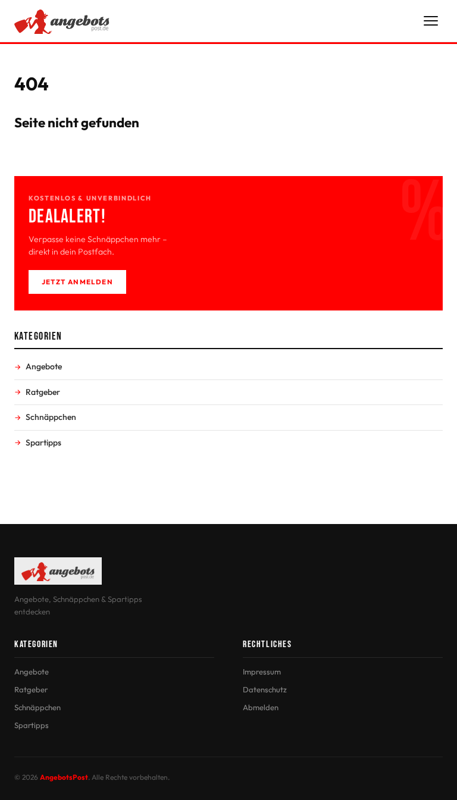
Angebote (44, 366)
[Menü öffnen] (431, 21)
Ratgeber (43, 392)
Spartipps (43, 442)
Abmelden (260, 707)
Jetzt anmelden (77, 281)
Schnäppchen (51, 417)
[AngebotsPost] (61, 21)
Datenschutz (265, 689)
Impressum (262, 671)
